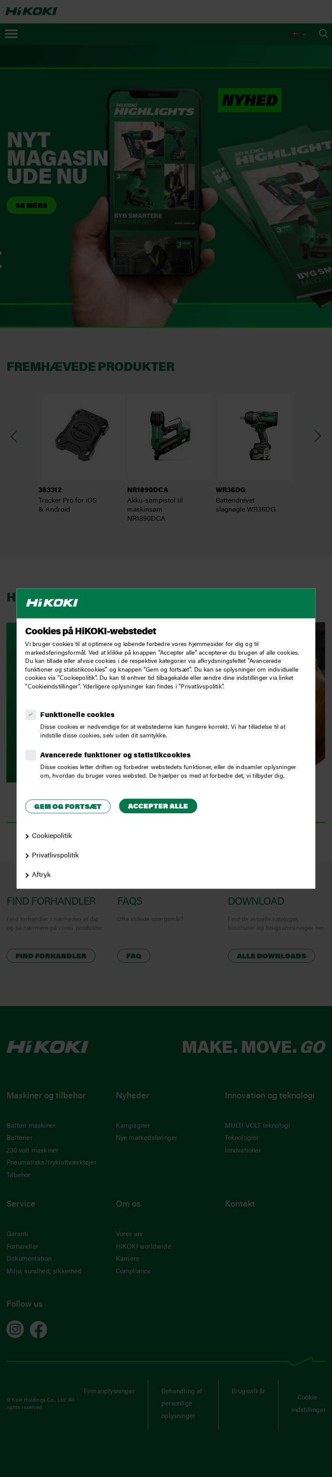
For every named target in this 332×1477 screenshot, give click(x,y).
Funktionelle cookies (77, 715)
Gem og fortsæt (68, 807)
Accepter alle (158, 806)
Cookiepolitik (52, 836)
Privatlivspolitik (55, 855)
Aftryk (41, 875)
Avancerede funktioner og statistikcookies (115, 755)
